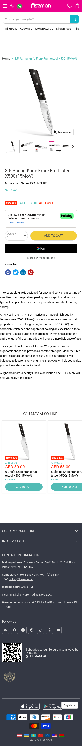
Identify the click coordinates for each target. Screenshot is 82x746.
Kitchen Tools (63, 28)
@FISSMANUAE (36, 656)
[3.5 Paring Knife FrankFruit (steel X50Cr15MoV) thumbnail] (12, 146)
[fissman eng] (54, 736)
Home (6, 58)
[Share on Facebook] (8, 272)
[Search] (74, 19)
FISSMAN (10, 479)
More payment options (41, 257)
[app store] (30, 706)
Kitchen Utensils (44, 28)
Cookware (26, 28)
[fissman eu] (47, 736)
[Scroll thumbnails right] (72, 146)
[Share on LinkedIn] (23, 272)
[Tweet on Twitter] (16, 272)
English (68, 705)
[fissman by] (61, 736)
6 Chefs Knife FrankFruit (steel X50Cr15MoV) (21, 474)
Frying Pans (10, 28)
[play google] (52, 706)
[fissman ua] (26, 736)
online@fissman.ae (21, 579)
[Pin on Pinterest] (31, 272)
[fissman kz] (33, 736)
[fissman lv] (19, 736)
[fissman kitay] (40, 736)
